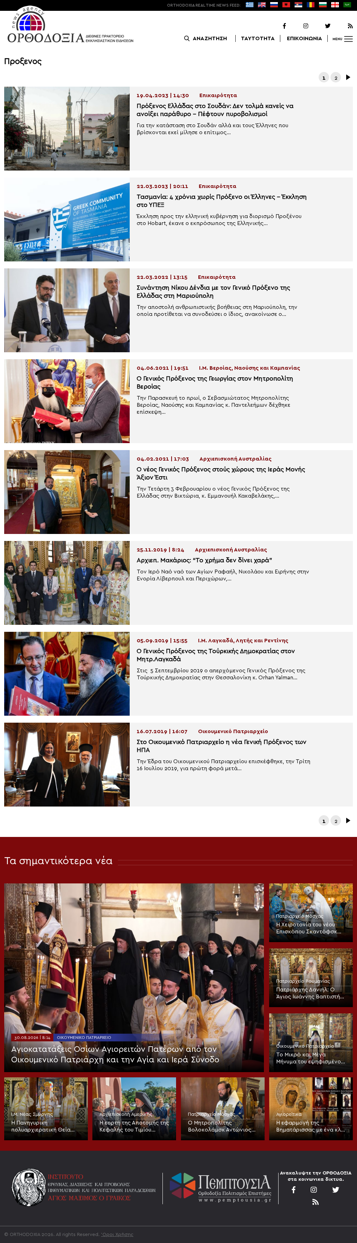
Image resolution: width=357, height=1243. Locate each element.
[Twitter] (320, 26)
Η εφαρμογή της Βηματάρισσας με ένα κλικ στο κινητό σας (311, 1126)
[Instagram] (297, 26)
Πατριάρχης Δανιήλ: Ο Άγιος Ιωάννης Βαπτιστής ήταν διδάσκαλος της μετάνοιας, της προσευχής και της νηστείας (311, 993)
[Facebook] (275, 26)
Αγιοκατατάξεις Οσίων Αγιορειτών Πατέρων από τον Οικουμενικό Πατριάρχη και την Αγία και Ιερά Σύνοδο (115, 1054)
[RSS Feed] (342, 26)
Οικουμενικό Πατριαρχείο (84, 1037)
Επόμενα (347, 77)
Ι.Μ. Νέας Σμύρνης (32, 1114)
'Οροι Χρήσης (117, 1234)
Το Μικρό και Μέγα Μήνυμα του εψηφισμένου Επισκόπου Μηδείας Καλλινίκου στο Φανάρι (310, 1058)
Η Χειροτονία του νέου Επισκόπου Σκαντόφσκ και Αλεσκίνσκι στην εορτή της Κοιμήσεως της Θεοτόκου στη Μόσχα (311, 928)
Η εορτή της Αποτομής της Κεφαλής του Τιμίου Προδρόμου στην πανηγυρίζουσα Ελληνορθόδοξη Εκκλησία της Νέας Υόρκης (134, 1126)
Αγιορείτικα (289, 1114)
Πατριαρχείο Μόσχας (300, 916)
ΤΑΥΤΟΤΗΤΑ (258, 38)
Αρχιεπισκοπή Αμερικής (125, 1114)
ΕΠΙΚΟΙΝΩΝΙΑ (304, 38)
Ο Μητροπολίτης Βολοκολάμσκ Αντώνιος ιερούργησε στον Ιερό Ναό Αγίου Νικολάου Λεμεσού (223, 1126)
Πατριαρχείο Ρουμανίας (303, 981)
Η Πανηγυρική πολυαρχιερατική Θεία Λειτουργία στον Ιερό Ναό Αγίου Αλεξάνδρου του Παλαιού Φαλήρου (45, 1126)
